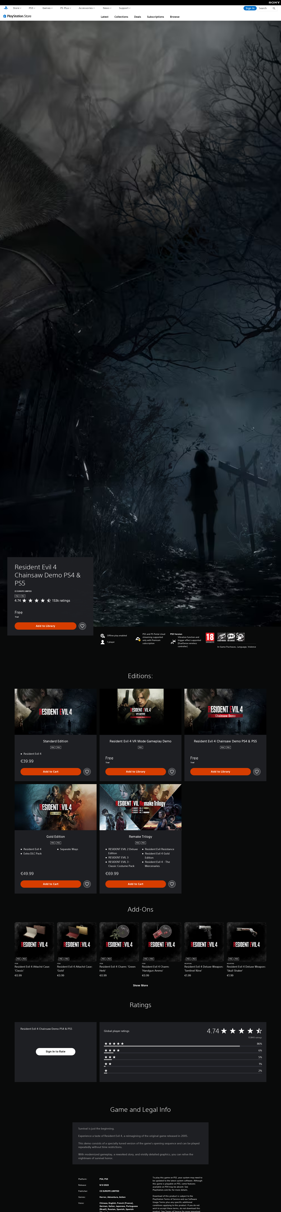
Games (46, 7)
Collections (121, 16)
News (106, 7)
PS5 (31, 7)
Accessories (86, 7)
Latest (104, 16)
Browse (174, 16)
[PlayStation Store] (18, 16)
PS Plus (64, 7)
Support (123, 7)
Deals (137, 16)
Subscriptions (155, 16)
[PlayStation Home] (5, 8)
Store (16, 7)
